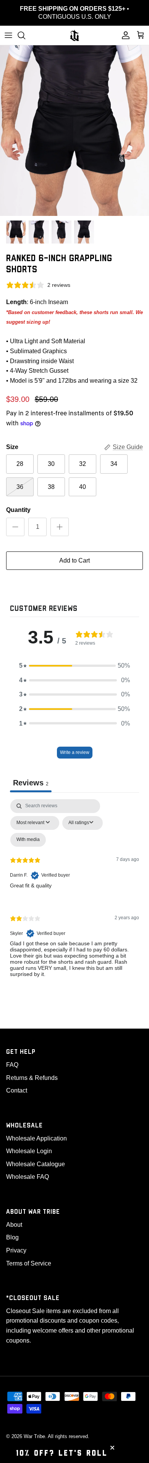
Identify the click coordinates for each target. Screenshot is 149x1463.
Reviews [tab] (31, 782)
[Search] (25, 35)
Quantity (18, 510)
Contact (16, 1090)
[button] (74, 666)
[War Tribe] (74, 35)
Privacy (16, 1250)
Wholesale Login (29, 1151)
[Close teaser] (112, 1447)
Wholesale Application (36, 1138)
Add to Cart (74, 560)
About (14, 1224)
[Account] (123, 35)
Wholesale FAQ (27, 1176)
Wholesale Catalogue (35, 1164)
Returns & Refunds (32, 1078)
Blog (12, 1237)
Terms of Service (28, 1263)
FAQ (12, 1064)
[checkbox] (28, 840)
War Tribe (34, 1436)
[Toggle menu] (8, 35)
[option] (74, 130)
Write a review (74, 752)
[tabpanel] (74, 894)
